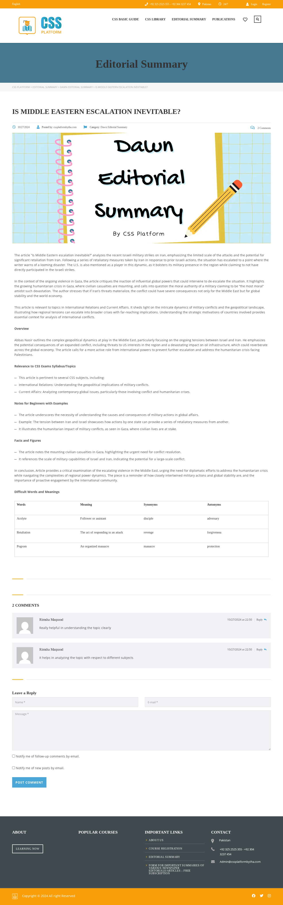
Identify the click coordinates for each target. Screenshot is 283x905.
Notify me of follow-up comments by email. (48, 756)
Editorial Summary (189, 19)
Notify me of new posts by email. (40, 768)
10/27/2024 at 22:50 (240, 619)
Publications (223, 19)
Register (266, 4)
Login (254, 4)
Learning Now (27, 848)
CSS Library (155, 19)
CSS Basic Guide (125, 19)
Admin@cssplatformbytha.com (240, 862)
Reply (259, 619)
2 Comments (264, 128)
